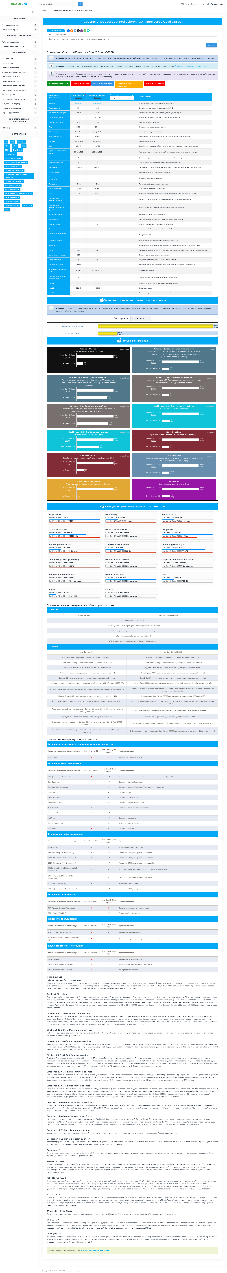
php (23, 146)
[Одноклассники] (71, 30)
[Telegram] (75, 30)
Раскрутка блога (12, 189)
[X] (78, 30)
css (12, 142)
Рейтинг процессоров (12, 42)
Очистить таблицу (81, 83)
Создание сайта (12, 206)
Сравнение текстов (10, 68)
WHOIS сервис (8, 95)
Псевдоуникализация (11, 108)
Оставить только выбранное (124, 84)
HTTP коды (6, 128)
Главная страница (10, 25)
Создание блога (12, 202)
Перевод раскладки (10, 113)
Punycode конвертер (11, 104)
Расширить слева (56, 31)
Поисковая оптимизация (16, 162)
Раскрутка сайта (12, 197)
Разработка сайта (12, 185)
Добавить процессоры (58, 83)
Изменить (78, 98)
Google (21, 142)
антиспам (27, 206)
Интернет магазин (13, 158)
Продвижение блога (14, 170)
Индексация (10, 154)
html (7, 146)
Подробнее (78, 103)
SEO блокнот (7, 59)
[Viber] (81, 30)
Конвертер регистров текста (14, 72)
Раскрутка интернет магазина (18, 193)
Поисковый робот (13, 166)
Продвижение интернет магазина (16, 175)
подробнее (124, 349)
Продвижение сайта (14, 181)
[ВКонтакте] (68, 30)
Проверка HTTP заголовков (14, 90)
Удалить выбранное (155, 83)
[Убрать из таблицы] (85, 94)
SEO (7, 150)
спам (7, 210)
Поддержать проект (10, 30)
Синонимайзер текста (11, 81)
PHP (15, 146)
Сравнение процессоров (13, 46)
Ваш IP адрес (7, 63)
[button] (214, 4)
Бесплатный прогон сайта (13, 99)
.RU (19, 4)
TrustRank (17, 150)
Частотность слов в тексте (13, 86)
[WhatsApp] (84, 30)
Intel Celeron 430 (78, 95)
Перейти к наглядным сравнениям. (190, 66)
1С (6, 142)
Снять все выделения (102, 83)
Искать (211, 45)
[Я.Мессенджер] (88, 30)
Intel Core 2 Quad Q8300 (97, 95)
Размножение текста (11, 77)
